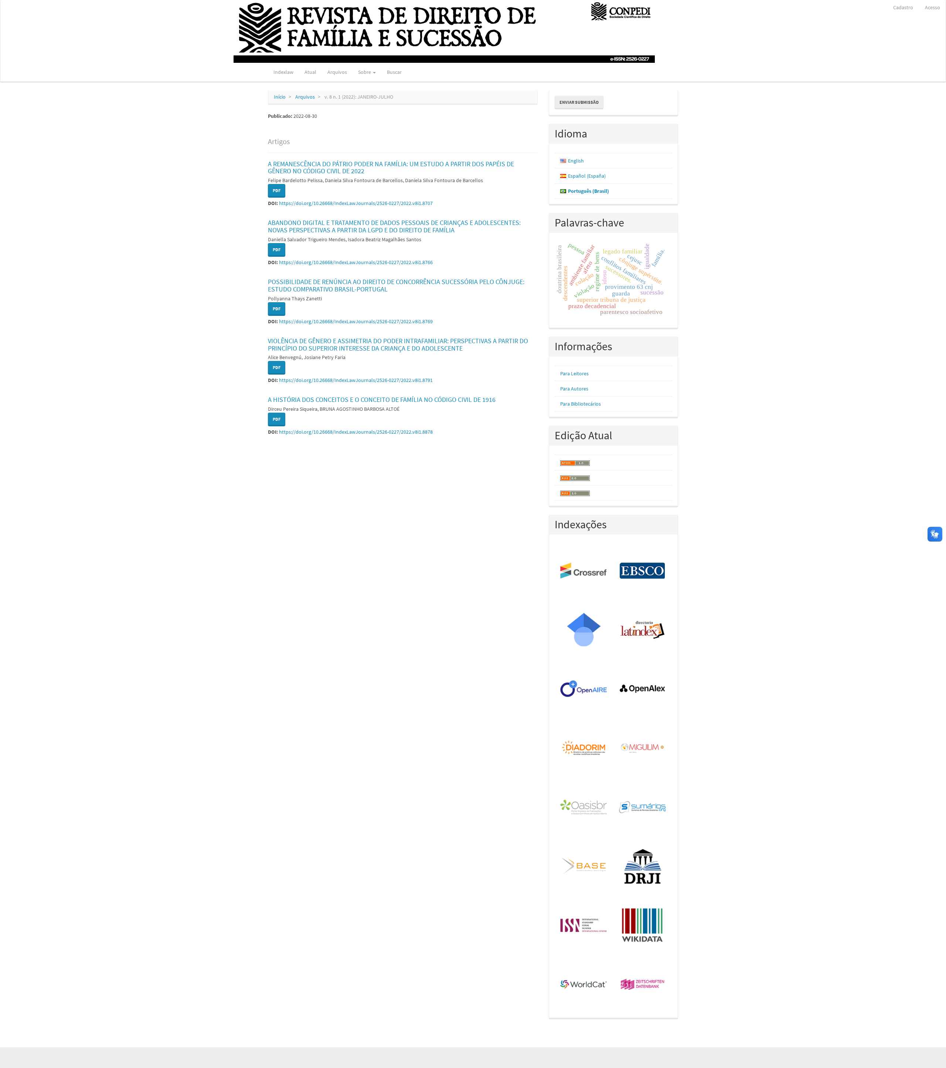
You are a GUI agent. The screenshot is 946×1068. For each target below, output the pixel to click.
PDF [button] (276, 190)
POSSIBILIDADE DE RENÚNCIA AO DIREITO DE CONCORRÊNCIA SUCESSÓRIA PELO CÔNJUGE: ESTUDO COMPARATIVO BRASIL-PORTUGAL (396, 285)
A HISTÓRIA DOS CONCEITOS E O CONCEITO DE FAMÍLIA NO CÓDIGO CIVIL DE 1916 (382, 399)
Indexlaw (283, 72)
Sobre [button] (365, 72)
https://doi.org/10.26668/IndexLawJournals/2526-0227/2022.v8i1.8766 (356, 262)
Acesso (932, 7)
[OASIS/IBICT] (584, 807)
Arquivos (337, 72)
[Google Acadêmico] (584, 630)
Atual (310, 72)
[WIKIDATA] (643, 925)
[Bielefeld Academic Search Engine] (584, 866)
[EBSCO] (643, 571)
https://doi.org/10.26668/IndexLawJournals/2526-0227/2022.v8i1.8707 (356, 203)
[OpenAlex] (643, 689)
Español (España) (587, 176)
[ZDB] (643, 985)
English (576, 160)
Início (280, 96)
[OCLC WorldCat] (584, 985)
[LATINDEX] (643, 630)
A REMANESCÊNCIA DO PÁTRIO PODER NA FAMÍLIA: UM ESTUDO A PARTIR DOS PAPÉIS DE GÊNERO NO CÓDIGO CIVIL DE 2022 (391, 167)
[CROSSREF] (584, 571)
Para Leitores (574, 373)
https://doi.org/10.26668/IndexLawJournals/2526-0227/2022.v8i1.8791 (356, 380)
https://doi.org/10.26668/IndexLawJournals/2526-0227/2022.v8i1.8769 (356, 321)
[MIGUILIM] (643, 748)
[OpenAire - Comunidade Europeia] (584, 689)
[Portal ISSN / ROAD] (584, 925)
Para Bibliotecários (580, 403)
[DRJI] (643, 866)
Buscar (394, 72)
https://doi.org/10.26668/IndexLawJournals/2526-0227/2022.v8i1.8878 (356, 432)
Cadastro (903, 7)
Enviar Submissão (579, 102)
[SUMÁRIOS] (643, 807)
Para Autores (574, 388)
